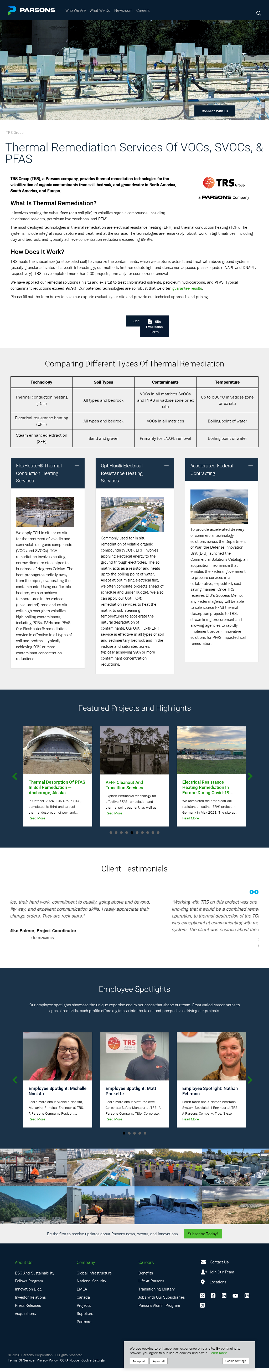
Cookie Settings (93, 1364)
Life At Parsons (151, 1285)
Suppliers (85, 1317)
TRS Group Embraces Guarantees (203, 784)
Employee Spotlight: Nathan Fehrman (210, 1094)
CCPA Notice (69, 1364)
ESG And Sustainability (34, 1276)
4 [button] (126, 832)
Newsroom (123, 10)
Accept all (139, 1361)
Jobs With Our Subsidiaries (161, 1301)
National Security (91, 1285)
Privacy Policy (47, 1364)
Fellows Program (29, 1285)
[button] (77, 466)
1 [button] (111, 832)
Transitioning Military (156, 1293)
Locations (217, 1285)
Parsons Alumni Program (159, 1309)
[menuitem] (76, 10)
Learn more (218, 1352)
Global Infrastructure (94, 1276)
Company (86, 1266)
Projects (84, 1309)
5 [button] (132, 832)
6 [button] (137, 832)
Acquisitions (25, 1317)
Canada (83, 1301)
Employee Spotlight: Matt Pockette (131, 1094)
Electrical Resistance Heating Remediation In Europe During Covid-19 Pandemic (129, 790)
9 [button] (153, 832)
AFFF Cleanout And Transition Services (47, 784)
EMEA (82, 1293)
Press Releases (28, 1309)
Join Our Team (221, 1275)
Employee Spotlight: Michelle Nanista (57, 1094)
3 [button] (121, 832)
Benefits (145, 1276)
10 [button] (158, 832)
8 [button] (147, 832)
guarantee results (187, 288)
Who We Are (75, 10)
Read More (37, 813)
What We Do (100, 10)
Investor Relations (30, 1301)
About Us (23, 1266)
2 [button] (116, 832)
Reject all (158, 1361)
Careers (142, 10)
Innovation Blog (28, 1293)
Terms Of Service (21, 1364)
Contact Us (219, 1266)
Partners (84, 1325)
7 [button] (142, 832)
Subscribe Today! (203, 1238)
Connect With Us (215, 111)
